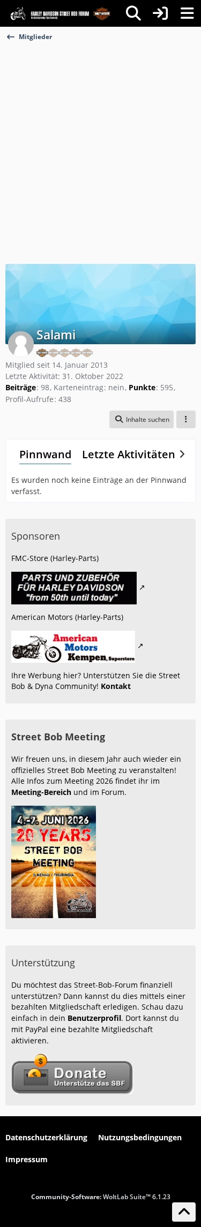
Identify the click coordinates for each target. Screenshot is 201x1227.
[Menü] (187, 13)
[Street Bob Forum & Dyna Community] (60, 13)
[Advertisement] (100, 147)
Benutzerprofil (94, 1018)
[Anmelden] (160, 13)
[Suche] (133, 13)
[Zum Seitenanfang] (184, 1212)
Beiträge (20, 387)
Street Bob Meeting (58, 736)
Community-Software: (100, 1196)
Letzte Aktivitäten (128, 454)
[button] (141, 420)
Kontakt (116, 686)
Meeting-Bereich (41, 792)
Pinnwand (45, 454)
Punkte (142, 387)
